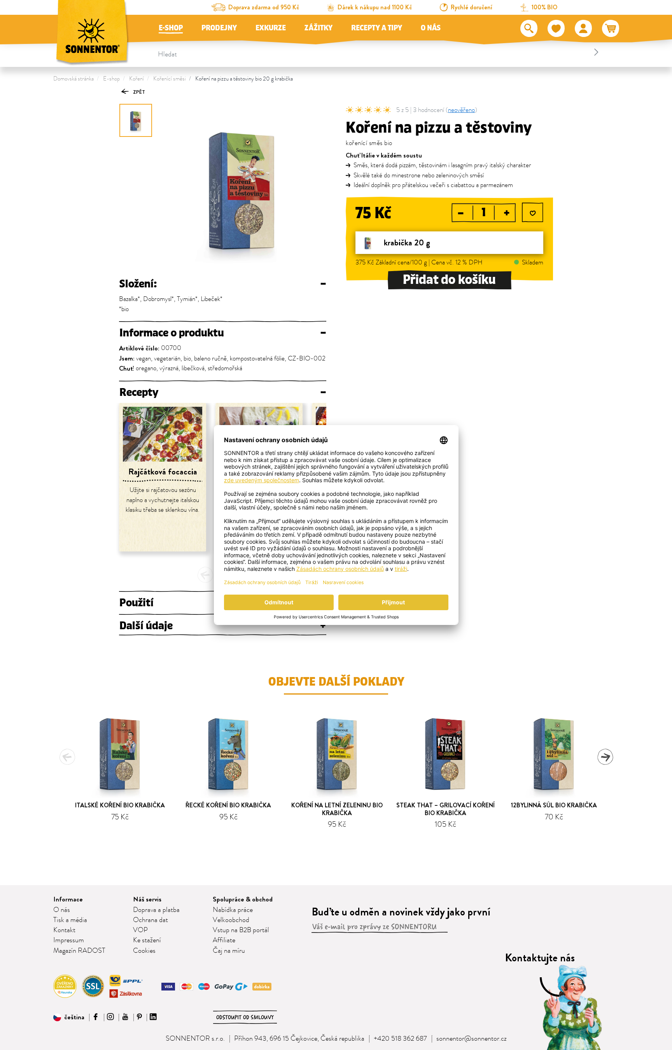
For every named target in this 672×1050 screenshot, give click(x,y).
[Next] (605, 757)
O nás (431, 28)
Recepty (222, 392)
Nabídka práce (233, 910)
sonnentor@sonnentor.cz (471, 1038)
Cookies (144, 951)
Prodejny (219, 28)
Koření (136, 79)
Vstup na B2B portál (241, 930)
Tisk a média (70, 920)
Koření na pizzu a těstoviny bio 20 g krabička (244, 79)
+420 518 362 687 (400, 1038)
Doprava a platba (156, 910)
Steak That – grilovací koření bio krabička (445, 809)
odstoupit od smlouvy (245, 1017)
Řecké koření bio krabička (228, 805)
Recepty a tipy (376, 28)
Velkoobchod (231, 920)
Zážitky (318, 28)
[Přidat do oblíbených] (532, 213)
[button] (68, 1017)
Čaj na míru (229, 951)
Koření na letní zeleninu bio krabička (337, 809)
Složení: (222, 284)
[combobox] (379, 52)
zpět (138, 92)
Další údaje (222, 626)
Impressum (68, 940)
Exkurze (271, 28)
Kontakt (64, 930)
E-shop (171, 28)
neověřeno (461, 110)
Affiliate (224, 940)
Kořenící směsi (169, 79)
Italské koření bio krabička (120, 805)
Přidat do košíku (449, 280)
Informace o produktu (222, 333)
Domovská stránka (73, 79)
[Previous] (205, 575)
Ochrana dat (150, 920)
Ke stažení (147, 940)
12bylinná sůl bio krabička (554, 805)
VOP (140, 930)
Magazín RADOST (79, 951)
